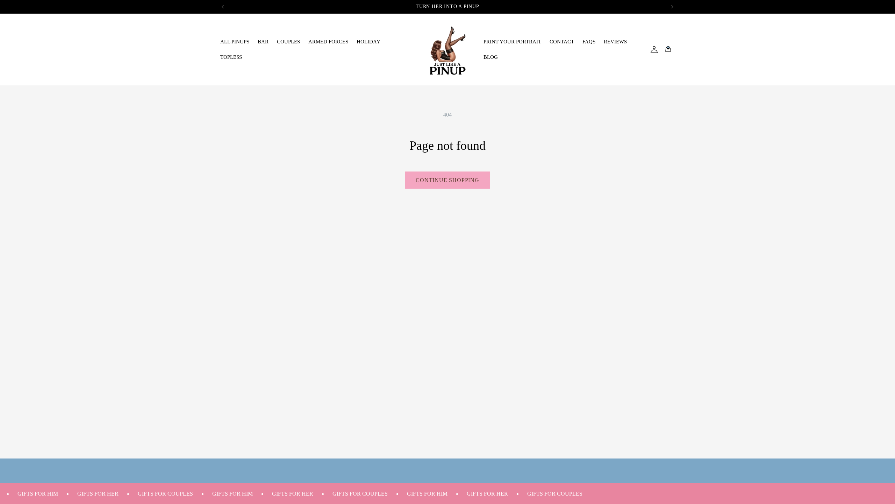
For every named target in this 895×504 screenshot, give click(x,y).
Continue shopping (447, 180)
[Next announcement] (672, 6)
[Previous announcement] (222, 6)
